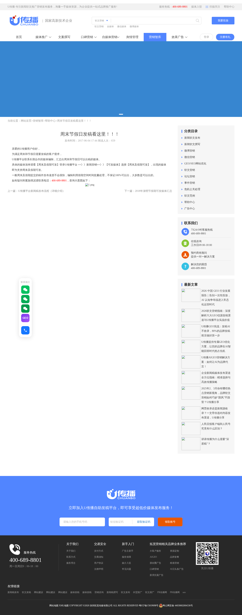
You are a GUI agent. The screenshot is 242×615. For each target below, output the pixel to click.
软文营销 (99, 26)
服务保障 (126, 557)
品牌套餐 (174, 557)
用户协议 (98, 563)
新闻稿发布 (13, 592)
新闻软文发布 (192, 137)
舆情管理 (132, 37)
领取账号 (170, 521)
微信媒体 (121, 26)
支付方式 (98, 551)
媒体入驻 (196, 6)
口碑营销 (87, 37)
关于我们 (70, 551)
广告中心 (189, 208)
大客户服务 (155, 551)
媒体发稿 (74, 592)
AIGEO (153, 557)
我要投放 (223, 20)
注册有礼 (225, 37)
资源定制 (174, 551)
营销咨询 (99, 592)
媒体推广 (42, 37)
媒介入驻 (126, 563)
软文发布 (125, 592)
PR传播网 (162, 592)
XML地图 (64, 605)
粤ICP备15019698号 (148, 605)
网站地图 (53, 605)
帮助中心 (229, 6)
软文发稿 (26, 592)
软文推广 (149, 592)
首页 (19, 37)
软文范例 (189, 195)
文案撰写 (64, 37)
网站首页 (26, 120)
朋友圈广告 (155, 563)
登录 (206, 37)
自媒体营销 (109, 37)
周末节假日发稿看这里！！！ (74, 120)
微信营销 (189, 157)
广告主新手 (127, 551)
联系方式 (70, 557)
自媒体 (110, 26)
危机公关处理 (192, 189)
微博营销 (189, 150)
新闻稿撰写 (112, 592)
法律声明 (98, 569)
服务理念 (70, 563)
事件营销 (189, 182)
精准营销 (174, 563)
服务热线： (173, 6)
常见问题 (126, 569)
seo (184, 592)
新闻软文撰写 (192, 144)
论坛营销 (189, 176)
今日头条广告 (177, 569)
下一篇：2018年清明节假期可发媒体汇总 (148, 191)
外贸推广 (137, 592)
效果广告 (178, 37)
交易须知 (98, 557)
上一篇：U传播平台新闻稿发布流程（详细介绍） (36, 191)
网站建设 (38, 592)
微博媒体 (134, 26)
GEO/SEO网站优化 (195, 163)
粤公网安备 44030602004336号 (178, 605)
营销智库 (155, 37)
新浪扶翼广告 (156, 575)
